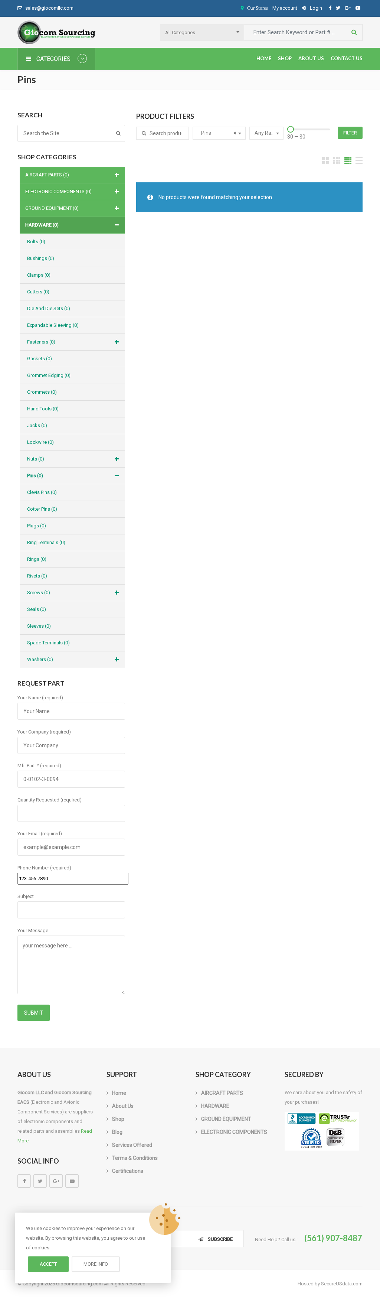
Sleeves (39, 626)
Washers (40, 659)
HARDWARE (42, 225)
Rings (36, 559)
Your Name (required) (40, 697)
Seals (36, 609)
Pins (35, 475)
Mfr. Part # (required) (39, 765)
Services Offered (132, 1145)
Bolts (36, 241)
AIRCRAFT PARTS (47, 175)
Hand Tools (43, 408)
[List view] (359, 160)
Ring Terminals (46, 542)
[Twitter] (40, 1181)
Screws (38, 592)
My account (284, 8)
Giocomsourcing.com (79, 1283)
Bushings (40, 258)
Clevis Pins (42, 492)
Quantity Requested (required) (49, 800)
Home (263, 58)
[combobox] (202, 32)
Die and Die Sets (48, 308)
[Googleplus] (56, 1181)
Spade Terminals (48, 642)
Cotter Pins (42, 509)
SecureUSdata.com (342, 1283)
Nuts (35, 459)
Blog (117, 1132)
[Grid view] (325, 160)
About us (311, 58)
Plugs (36, 525)
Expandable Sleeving (53, 325)
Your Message (32, 930)
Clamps (38, 275)
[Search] (118, 133)
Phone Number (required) (44, 868)
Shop (285, 58)
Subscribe (220, 1239)
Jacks (37, 425)
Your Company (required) (44, 732)
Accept (48, 1264)
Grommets (42, 392)
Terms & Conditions (135, 1158)
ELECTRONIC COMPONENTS (58, 191)
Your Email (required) (39, 833)
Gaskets (39, 358)
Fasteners (41, 342)
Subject (25, 896)
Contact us (347, 58)
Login (315, 8)
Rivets (37, 576)
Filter (350, 133)
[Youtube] (72, 1181)
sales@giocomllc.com (49, 8)
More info (95, 1264)
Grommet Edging (49, 375)
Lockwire (40, 442)
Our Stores (257, 8)
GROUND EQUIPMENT (52, 208)
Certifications (127, 1171)
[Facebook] (24, 1181)
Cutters (38, 292)
